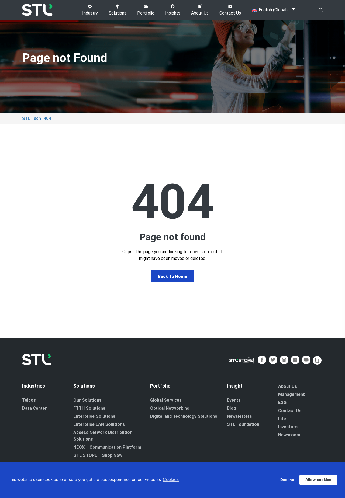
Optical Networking (169, 408)
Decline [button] (287, 480)
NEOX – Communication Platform (107, 447)
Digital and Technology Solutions (183, 416)
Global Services (166, 400)
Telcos (29, 400)
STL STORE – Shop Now (97, 455)
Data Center (34, 408)
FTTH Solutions (89, 408)
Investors (288, 426)
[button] (90, 10)
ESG (282, 402)
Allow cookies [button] (318, 480)
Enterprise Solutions (94, 416)
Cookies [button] (171, 479)
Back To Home (172, 276)
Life (282, 418)
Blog (231, 408)
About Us (287, 386)
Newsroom (289, 434)
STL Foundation (243, 424)
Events (234, 400)
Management (291, 394)
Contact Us (289, 410)
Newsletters (239, 416)
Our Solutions (87, 400)
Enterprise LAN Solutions (99, 424)
